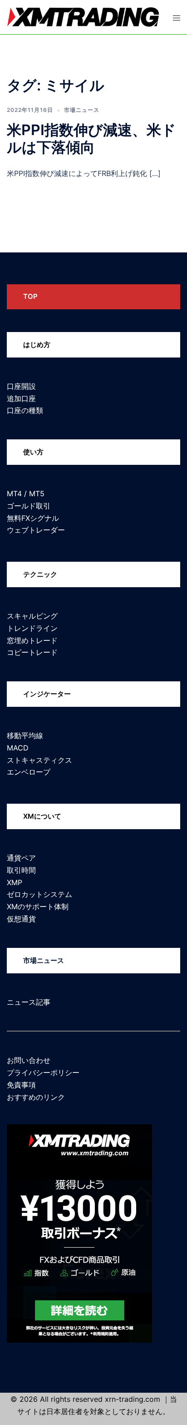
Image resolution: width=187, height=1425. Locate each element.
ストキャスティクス (39, 760)
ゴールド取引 (28, 505)
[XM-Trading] (83, 16)
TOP (30, 296)
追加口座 (21, 398)
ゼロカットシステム (39, 894)
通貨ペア (21, 857)
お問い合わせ (28, 1060)
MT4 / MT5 (25, 493)
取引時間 (21, 870)
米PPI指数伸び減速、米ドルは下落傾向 (91, 138)
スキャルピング (32, 615)
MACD (18, 747)
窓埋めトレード (32, 640)
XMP (14, 882)
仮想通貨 (21, 918)
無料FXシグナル (33, 518)
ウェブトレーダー (36, 529)
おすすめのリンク (36, 1097)
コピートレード (32, 652)
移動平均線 (25, 735)
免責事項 (21, 1084)
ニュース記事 (28, 1002)
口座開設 (21, 386)
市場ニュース (81, 109)
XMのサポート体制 (38, 906)
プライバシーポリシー (43, 1072)
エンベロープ (28, 771)
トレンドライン (32, 628)
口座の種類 (25, 410)
